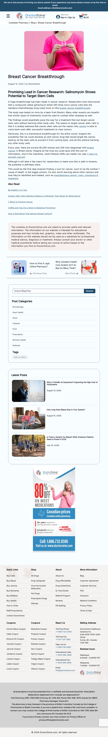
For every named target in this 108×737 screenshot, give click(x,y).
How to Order (12, 605)
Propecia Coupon (38, 634)
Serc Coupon (36, 649)
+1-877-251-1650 (63, 639)
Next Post (70, 273)
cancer (83, 126)
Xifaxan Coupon (38, 669)
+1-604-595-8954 (63, 662)
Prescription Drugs (39, 598)
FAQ (82, 591)
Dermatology (18, 307)
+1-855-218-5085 (63, 647)
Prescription (18, 334)
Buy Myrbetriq (13, 591)
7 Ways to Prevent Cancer (20, 202)
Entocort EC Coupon (15, 639)
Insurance (84, 596)
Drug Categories (38, 581)
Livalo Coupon (13, 669)
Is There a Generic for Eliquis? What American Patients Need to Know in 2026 (70, 438)
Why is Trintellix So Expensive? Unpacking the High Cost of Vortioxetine (72, 383)
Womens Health (19, 340)
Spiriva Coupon (37, 654)
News (15, 318)
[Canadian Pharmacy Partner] (31, 15)
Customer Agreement (89, 581)
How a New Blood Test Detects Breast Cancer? (30, 214)
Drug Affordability (63, 581)
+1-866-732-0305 (64, 632)
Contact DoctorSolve (15, 615)
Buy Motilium (12, 596)
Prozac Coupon (37, 639)
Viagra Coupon (37, 664)
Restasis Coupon (38, 644)
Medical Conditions (88, 600)
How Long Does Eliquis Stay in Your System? (66, 409)
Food (15, 329)
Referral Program (63, 596)
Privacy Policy (86, 605)
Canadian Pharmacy (19, 22)
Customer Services (88, 586)
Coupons (11, 623)
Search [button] (89, 291)
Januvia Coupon (14, 649)
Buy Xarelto (11, 600)
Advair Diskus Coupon (16, 629)
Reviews (59, 600)
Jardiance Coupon (14, 654)
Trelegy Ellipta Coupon (40, 659)
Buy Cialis (11, 576)
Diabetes (16, 345)
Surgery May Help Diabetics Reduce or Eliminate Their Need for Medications (44, 196)
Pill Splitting (61, 605)
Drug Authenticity (63, 586)
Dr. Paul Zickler (62, 591)
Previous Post (39, 273)
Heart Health (18, 312)
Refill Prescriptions (14, 610)
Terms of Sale (86, 610)
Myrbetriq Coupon (39, 629)
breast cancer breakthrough (74, 108)
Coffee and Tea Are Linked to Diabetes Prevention (31, 208)
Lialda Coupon (13, 664)
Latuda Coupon (13, 659)
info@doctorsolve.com (62, 8)
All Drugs (35, 576)
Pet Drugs (35, 593)
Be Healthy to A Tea (17, 190)
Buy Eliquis (11, 581)
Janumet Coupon (14, 644)
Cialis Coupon (12, 634)
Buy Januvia (12, 586)
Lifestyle (16, 323)
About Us (60, 576)
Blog (33, 22)
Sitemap (34, 603)
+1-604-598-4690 (64, 655)
